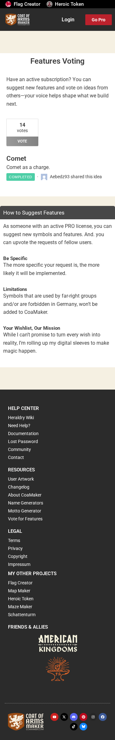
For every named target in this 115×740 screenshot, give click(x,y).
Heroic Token (69, 4)
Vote (22, 141)
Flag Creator (27, 4)
